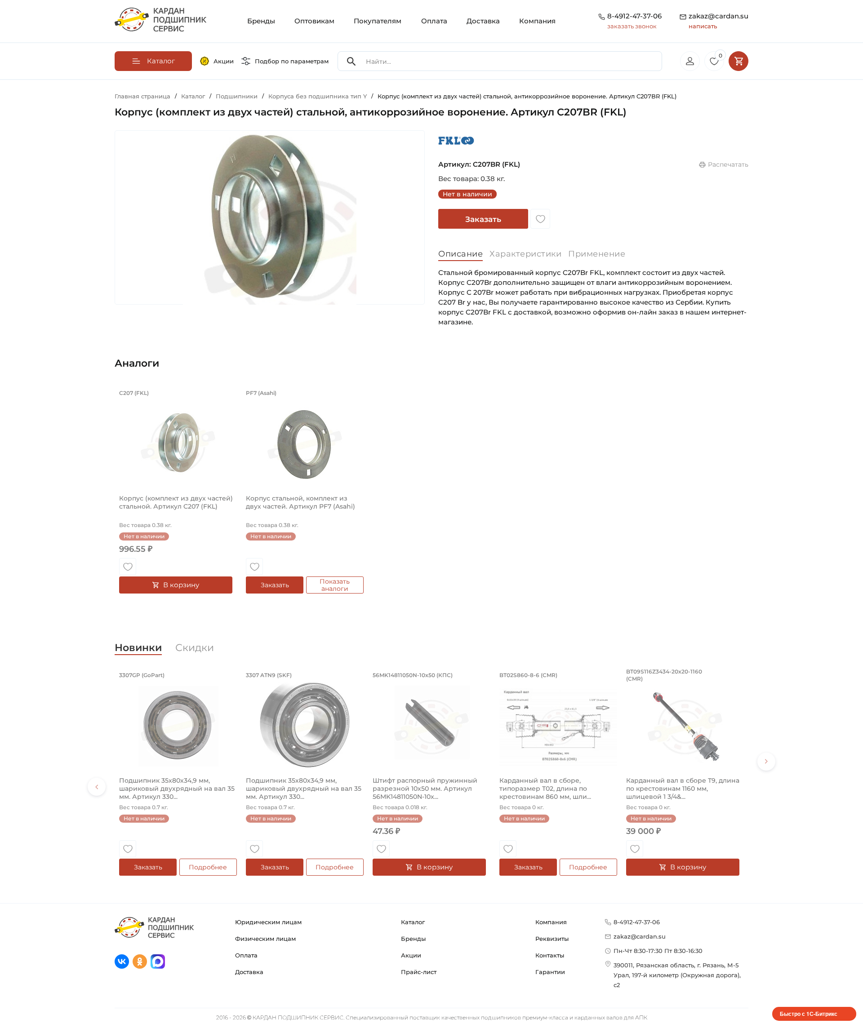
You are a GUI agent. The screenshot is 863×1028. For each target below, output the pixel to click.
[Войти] (690, 61)
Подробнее (208, 867)
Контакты (549, 955)
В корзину (181, 584)
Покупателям (377, 21)
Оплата (434, 21)
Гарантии (550, 971)
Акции (224, 61)
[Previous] (97, 787)
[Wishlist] (540, 219)
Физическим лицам (265, 938)
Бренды (261, 21)
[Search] (351, 61)
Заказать (483, 219)
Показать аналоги (335, 585)
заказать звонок (632, 26)
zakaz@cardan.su (718, 21)
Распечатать (728, 164)
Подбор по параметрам (292, 61)
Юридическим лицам (268, 922)
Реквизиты (552, 938)
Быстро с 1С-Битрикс (808, 1014)
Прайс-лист (418, 971)
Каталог (413, 922)
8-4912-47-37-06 (634, 16)
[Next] (766, 762)
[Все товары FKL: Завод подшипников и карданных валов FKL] (456, 140)
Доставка (483, 21)
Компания (537, 21)
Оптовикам (314, 21)
